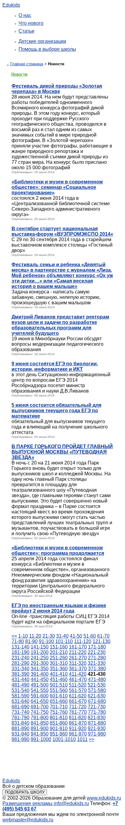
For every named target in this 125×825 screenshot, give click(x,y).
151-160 (59, 646)
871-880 (97, 723)
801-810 (59, 717)
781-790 (20, 717)
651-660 (59, 701)
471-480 (97, 679)
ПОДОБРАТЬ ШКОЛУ (25, 792)
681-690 (20, 706)
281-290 (20, 663)
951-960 (59, 733)
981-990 (20, 739)
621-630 (97, 695)
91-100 (46, 641)
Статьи (26, 31)
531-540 (20, 690)
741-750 (40, 712)
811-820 (77, 717)
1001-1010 (64, 739)
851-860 (59, 723)
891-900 (40, 728)
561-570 (78, 690)
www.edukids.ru (104, 798)
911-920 (77, 728)
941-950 (40, 733)
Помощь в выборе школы (47, 49)
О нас (25, 15)
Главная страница (26, 64)
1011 (82, 739)
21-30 (48, 636)
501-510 (59, 685)
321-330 (97, 663)
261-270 (78, 657)
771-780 (97, 712)
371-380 (97, 668)
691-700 (40, 706)
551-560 (59, 690)
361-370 (78, 668)
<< (14, 636)
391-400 (40, 674)
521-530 (97, 685)
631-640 (20, 701)
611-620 (77, 695)
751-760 (59, 712)
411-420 (77, 674)
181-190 (20, 652)
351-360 (59, 668)
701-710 (59, 706)
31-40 (62, 636)
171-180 (97, 646)
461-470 (78, 679)
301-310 (59, 663)
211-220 (77, 652)
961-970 (78, 733)
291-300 (40, 663)
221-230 (97, 652)
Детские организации (42, 41)
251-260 (59, 657)
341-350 (40, 668)
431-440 (20, 679)
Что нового (31, 23)
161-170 (78, 646)
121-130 (101, 641)
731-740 (20, 712)
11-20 (35, 636)
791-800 (40, 717)
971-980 (97, 733)
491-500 (40, 685)
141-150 (40, 646)
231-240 (20, 657)
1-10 (23, 636)
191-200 (40, 652)
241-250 (40, 657)
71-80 (18, 641)
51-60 (89, 636)
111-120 (82, 641)
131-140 (20, 646)
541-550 (40, 690)
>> (91, 739)
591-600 (40, 695)
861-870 (78, 723)
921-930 (97, 728)
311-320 (77, 663)
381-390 (20, 674)
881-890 (20, 728)
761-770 (78, 712)
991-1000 (41, 739)
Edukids (11, 5)
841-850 (40, 723)
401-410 (59, 674)
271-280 (97, 657)
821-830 (97, 717)
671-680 (97, 701)
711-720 (77, 706)
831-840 (20, 723)
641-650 (40, 701)
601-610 (59, 695)
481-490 (20, 685)
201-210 (59, 652)
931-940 (20, 733)
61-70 (103, 636)
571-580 (97, 690)
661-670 (78, 701)
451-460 (59, 679)
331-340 (20, 668)
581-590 (20, 695)
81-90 (31, 641)
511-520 (77, 685)
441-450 (40, 679)
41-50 (76, 636)
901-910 (59, 728)
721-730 (97, 706)
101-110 (64, 641)
